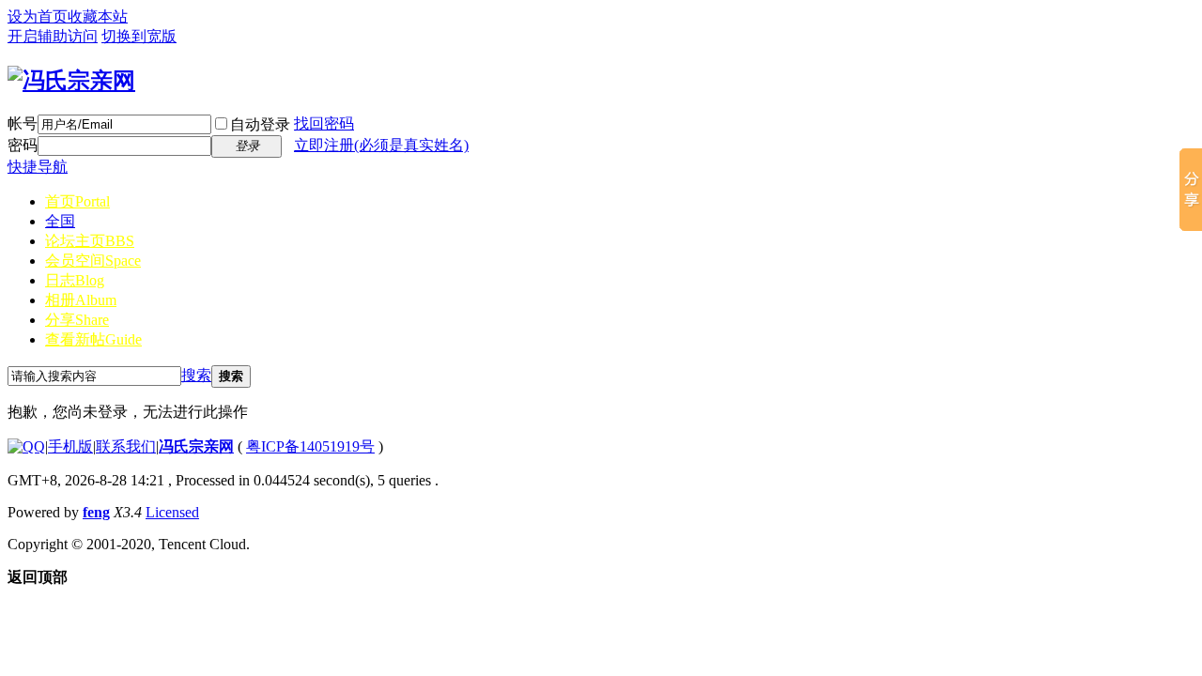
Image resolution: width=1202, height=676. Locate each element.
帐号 (23, 123)
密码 (23, 145)
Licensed (172, 512)
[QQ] (26, 446)
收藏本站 (98, 16)
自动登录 (260, 124)
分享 (77, 320)
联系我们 (126, 446)
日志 (74, 280)
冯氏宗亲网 (196, 446)
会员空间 (93, 261)
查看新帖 (93, 339)
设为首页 (38, 16)
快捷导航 (38, 167)
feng (96, 512)
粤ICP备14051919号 (310, 446)
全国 (60, 221)
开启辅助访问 (53, 36)
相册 (80, 300)
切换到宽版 (139, 36)
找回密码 (324, 123)
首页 (77, 201)
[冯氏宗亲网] (71, 81)
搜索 (196, 375)
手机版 (70, 446)
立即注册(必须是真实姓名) (381, 145)
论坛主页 (89, 241)
